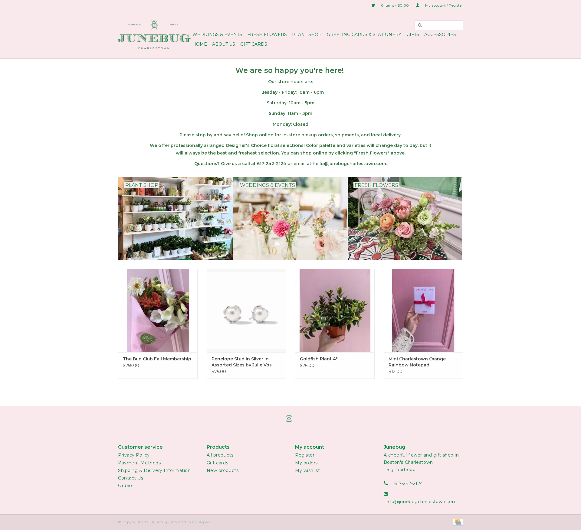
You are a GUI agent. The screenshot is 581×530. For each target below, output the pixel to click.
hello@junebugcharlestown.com (420, 501)
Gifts (412, 34)
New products (223, 470)
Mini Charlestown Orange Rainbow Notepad (417, 362)
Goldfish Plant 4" (319, 359)
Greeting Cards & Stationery (364, 34)
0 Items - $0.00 (395, 5)
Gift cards (253, 44)
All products (220, 455)
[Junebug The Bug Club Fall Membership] (158, 310)
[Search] (420, 25)
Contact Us (130, 478)
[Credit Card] (457, 522)
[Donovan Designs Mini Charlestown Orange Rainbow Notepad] (423, 310)
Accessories (440, 34)
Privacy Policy (134, 455)
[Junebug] (154, 34)
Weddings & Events (217, 34)
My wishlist (307, 470)
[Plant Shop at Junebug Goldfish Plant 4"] (335, 310)
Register (304, 455)
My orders (306, 463)
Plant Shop (307, 34)
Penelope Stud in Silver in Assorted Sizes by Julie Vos (242, 362)
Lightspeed (201, 522)
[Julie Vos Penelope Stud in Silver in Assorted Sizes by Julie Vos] (246, 310)
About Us (223, 44)
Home (199, 44)
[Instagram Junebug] (290, 420)
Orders (125, 485)
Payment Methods (139, 463)
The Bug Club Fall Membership (157, 359)
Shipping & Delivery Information (154, 470)
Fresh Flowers (267, 34)
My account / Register (443, 5)
